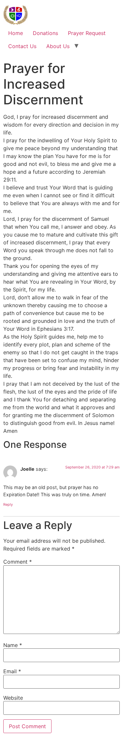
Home (15, 33)
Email (12, 671)
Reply (8, 504)
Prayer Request (87, 33)
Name (12, 645)
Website (13, 697)
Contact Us (22, 46)
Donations (45, 33)
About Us (58, 46)
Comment (17, 561)
